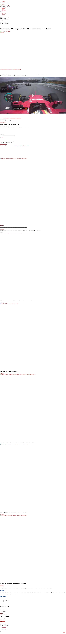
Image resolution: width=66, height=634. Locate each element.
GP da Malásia (11, 118)
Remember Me (3, 611)
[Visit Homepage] (1, 4)
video (20, 118)
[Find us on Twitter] (0, 2)
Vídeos (3, 9)
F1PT (3, 632)
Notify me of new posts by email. (6, 142)
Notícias (3, 8)
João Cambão (8, 31)
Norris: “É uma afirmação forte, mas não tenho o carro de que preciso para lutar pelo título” (16, 301)
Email (1, 137)
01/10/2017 (2, 32)
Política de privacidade (6, 2)
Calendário (4, 10)
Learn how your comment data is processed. (21, 145)
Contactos (3, 4)
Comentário (2, 134)
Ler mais (1, 232)
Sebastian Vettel (16, 118)
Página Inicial (4, 7)
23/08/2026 (2, 302)
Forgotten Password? (3, 614)
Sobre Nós (3, 1)
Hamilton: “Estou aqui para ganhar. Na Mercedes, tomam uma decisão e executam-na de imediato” (17, 442)
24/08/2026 (2, 229)
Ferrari (4, 118)
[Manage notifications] (64, 632)
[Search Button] (8, 5)
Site (0, 139)
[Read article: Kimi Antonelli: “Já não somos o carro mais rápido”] (33, 336)
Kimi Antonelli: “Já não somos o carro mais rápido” (9, 371)
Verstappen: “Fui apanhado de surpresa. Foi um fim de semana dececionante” (13, 512)
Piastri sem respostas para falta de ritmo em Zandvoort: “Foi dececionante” (13, 227)
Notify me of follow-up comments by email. (8, 140)
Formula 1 (7, 118)
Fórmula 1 (2, 225)
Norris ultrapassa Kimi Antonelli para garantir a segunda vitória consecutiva (13, 583)
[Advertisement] (16, 72)
